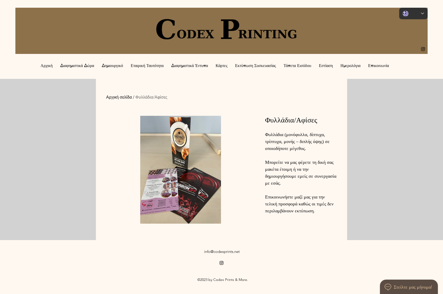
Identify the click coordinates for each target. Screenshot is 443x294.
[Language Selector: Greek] (413, 13)
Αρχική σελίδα (119, 97)
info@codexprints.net (222, 251)
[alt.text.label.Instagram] (423, 49)
